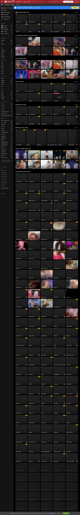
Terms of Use (3, 180)
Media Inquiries (4, 176)
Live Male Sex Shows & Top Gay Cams (26, 35)
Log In (76, 1)
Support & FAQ (4, 170)
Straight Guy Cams (20, 104)
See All (76, 12)
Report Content (4, 174)
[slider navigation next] (77, 23)
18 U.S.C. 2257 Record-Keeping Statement (5, 188)
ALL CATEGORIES (7, 161)
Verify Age (75, 7)
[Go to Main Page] (9, 1)
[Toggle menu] (2, 1)
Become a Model (4, 182)
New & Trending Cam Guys (23, 148)
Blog (2, 168)
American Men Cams (23, 12)
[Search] (49, 2)
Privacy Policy (3, 178)
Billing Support (4, 172)
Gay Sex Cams (19, 81)
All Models (3, 185)
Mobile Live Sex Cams (21, 127)
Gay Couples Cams (20, 58)
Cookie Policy (52, 513)
